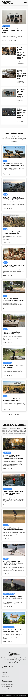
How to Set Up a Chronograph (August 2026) (13, 366)
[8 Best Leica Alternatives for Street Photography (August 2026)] (14, 17)
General (6, 558)
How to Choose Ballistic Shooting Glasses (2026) (11, 333)
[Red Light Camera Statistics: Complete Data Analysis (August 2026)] (14, 480)
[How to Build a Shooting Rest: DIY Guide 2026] (14, 254)
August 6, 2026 (20, 121)
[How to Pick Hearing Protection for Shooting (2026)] (14, 287)
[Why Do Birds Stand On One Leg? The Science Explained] (14, 516)
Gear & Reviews (5, 691)
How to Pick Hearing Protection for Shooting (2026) (14, 299)
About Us (3, 674)
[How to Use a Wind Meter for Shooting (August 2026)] (14, 387)
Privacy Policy (5, 676)
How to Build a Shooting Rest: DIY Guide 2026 (13, 266)
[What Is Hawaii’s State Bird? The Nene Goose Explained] (14, 585)
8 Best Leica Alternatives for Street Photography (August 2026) (12, 30)
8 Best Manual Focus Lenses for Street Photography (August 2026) (21, 53)
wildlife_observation (9, 593)
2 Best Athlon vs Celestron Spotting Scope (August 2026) (13, 164)
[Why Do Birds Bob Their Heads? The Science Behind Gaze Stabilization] (14, 550)
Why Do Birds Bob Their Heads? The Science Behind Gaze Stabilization (13, 563)
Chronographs (7, 362)
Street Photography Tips (7, 684)
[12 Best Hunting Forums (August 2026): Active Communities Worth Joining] (14, 444)
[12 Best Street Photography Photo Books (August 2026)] (9, 76)
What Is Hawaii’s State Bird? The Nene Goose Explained (13, 597)
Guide (5, 161)
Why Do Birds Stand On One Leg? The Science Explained (13, 529)
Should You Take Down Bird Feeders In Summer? (13, 630)
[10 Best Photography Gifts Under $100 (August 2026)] (9, 115)
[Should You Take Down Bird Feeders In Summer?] (14, 618)
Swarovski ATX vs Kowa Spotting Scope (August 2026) (13, 198)
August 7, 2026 (20, 101)
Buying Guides (6, 26)
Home (2, 670)
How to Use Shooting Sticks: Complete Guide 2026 (13, 232)
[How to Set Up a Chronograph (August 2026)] (14, 354)
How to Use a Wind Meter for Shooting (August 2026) (13, 399)
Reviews (6, 525)
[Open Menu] (25, 2)
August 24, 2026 (20, 63)
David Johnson (20, 61)
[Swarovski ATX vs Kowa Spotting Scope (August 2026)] (14, 186)
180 (18, 414)
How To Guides (7, 489)
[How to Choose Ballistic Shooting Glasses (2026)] (14, 320)
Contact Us (4, 672)
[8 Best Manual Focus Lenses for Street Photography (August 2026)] (9, 56)
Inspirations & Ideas (6, 688)
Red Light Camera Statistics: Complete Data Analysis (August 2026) (13, 493)
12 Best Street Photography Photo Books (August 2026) (21, 74)
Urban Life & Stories (6, 686)
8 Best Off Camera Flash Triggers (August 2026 (21, 94)
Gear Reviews (7, 452)
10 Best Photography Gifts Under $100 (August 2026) (21, 113)
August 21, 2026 (20, 82)
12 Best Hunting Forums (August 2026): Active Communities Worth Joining (13, 457)
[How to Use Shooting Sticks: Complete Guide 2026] (14, 220)
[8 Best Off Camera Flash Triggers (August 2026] (9, 96)
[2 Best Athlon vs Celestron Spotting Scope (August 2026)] (14, 152)
